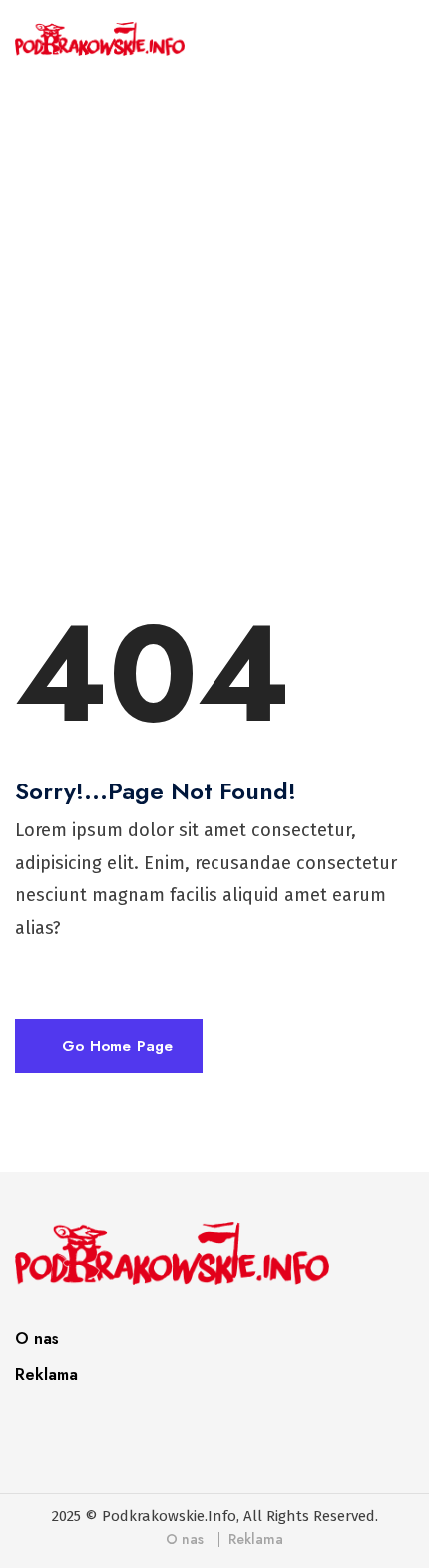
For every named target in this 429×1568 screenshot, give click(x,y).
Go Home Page (115, 1046)
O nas (37, 1338)
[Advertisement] (214, 323)
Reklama (46, 1374)
